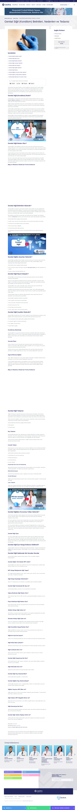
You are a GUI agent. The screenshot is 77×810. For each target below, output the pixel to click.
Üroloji (9, 549)
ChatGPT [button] (13, 83)
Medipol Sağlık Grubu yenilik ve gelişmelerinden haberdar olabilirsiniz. (59, 775)
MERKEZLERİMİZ (33, 1)
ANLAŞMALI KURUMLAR (20, 1)
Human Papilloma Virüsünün (14, 100)
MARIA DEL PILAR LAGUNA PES (58, 759)
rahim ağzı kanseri (31, 267)
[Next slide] (74, 754)
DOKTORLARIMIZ (22, 4)
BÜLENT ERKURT (9, 758)
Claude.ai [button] (32, 83)
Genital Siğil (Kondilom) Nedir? (15, 56)
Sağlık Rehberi (58, 38)
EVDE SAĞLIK (38, 4)
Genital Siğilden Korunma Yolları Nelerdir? (17, 72)
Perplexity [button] (25, 83)
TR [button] (73, 1)
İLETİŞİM (43, 4)
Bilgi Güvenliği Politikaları (9, 796)
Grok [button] (19, 83)
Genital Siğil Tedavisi (13, 70)
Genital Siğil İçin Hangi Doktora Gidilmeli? (17, 74)
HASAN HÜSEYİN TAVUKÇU (33, 759)
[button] (61, 47)
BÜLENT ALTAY (20, 758)
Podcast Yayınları (58, 33)
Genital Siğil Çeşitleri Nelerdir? (15, 67)
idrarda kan (14, 216)
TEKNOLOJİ (28, 4)
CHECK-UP (33, 4)
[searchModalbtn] (73, 4)
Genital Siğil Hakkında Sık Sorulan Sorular (18, 76)
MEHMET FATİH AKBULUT (69, 759)
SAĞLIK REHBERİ (40, 1)
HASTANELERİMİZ (50, 4)
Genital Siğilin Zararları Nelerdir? (16, 63)
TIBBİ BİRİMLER (15, 4)
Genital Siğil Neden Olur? (14, 58)
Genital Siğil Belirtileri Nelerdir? (15, 60)
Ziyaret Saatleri (28, 796)
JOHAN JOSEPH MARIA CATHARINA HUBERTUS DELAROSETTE (46, 760)
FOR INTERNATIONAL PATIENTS (64, 1)
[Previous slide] (2, 754)
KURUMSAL (27, 1)
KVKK (16, 796)
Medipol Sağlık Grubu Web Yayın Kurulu (19, 727)
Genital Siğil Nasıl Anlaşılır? (14, 65)
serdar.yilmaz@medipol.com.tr (28, 800)
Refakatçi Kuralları (21, 796)
